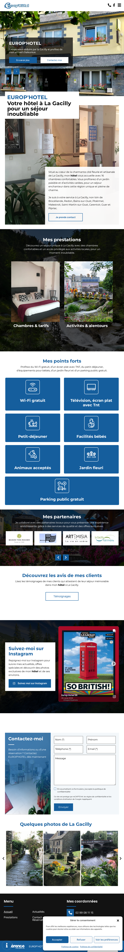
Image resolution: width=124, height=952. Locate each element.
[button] (117, 920)
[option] (35, 305)
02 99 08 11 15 (84, 912)
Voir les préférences (107, 939)
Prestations (11, 917)
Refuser (81, 939)
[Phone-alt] (109, 5)
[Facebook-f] (114, 5)
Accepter (57, 939)
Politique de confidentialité (91, 946)
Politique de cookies (69, 946)
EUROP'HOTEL (37, 946)
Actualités (38, 911)
